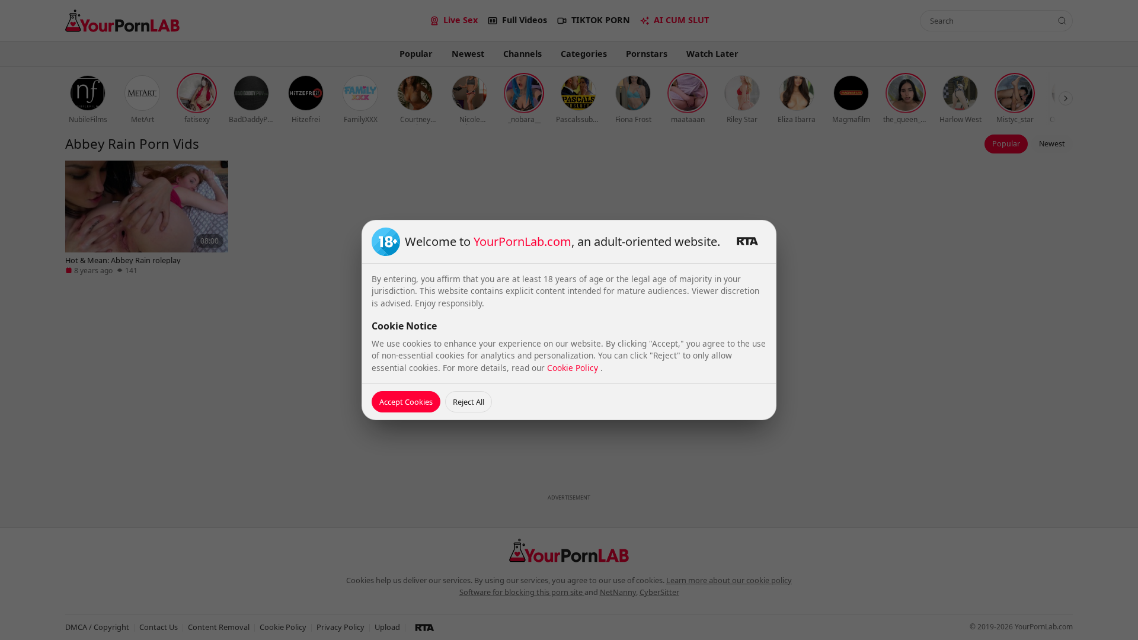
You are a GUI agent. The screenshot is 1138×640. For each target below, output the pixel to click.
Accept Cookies (406, 401)
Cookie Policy (573, 367)
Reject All (468, 401)
